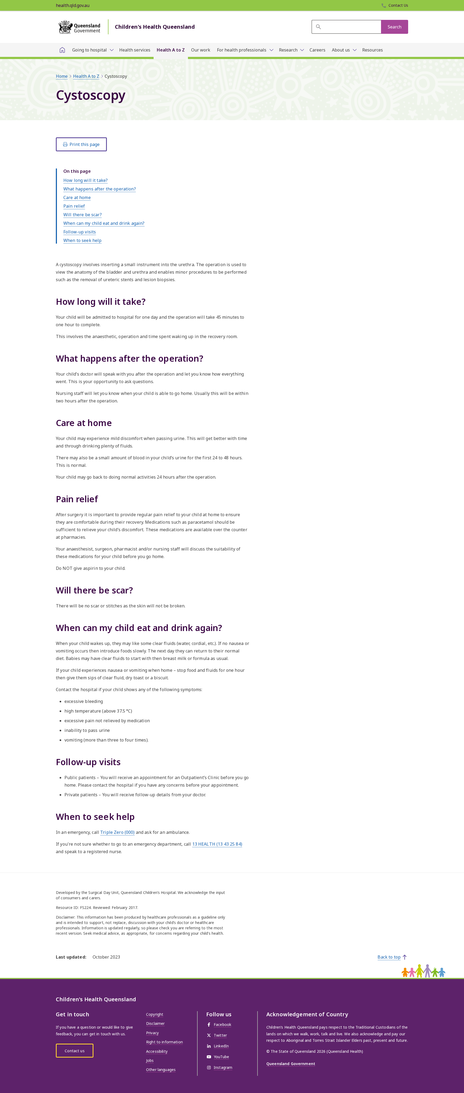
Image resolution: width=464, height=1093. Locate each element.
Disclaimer (155, 1023)
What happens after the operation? (99, 189)
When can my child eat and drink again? (103, 223)
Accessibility (157, 1051)
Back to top (389, 957)
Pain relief (74, 206)
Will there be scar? (82, 215)
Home (62, 76)
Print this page (85, 144)
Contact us (74, 1050)
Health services (134, 50)
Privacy (152, 1032)
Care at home (77, 197)
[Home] (62, 50)
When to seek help (82, 240)
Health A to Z (171, 50)
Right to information (164, 1041)
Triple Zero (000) (117, 832)
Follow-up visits (79, 232)
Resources (372, 50)
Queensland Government (290, 1063)
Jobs (150, 1060)
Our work (200, 50)
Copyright (154, 1014)
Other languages (161, 1069)
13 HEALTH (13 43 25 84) (217, 844)
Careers (317, 50)
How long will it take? (85, 180)
